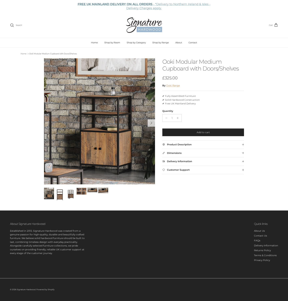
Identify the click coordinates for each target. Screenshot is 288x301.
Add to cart (203, 132)
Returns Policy (262, 250)
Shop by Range (160, 42)
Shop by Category (136, 42)
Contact (192, 42)
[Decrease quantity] (165, 118)
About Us (259, 230)
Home (94, 42)
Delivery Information (266, 245)
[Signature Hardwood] (144, 25)
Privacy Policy (262, 260)
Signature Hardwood (26, 289)
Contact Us (260, 235)
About (178, 42)
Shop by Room (112, 42)
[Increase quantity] (179, 118)
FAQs (257, 240)
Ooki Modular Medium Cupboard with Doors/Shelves (53, 53)
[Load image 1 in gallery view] (99, 121)
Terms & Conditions (265, 255)
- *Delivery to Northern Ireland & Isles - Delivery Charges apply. (144, 6)
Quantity (167, 111)
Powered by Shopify (45, 289)
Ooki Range (173, 85)
